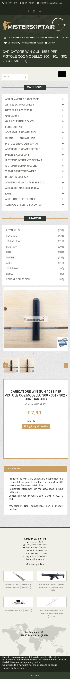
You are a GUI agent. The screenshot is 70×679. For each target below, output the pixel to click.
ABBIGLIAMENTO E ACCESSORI (22, 99)
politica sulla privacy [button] (13, 668)
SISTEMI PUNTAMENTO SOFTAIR (23, 160)
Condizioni (64, 37)
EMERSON (35, 246)
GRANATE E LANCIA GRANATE (21, 138)
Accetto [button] (35, 675)
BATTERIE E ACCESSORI (18, 110)
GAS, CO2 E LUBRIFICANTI (19, 121)
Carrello (51, 42)
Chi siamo (11, 37)
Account (40, 42)
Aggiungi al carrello (37, 426)
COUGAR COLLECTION (35, 279)
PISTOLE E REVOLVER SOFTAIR (22, 143)
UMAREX (35, 257)
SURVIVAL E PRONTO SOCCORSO (23, 204)
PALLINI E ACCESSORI (17, 154)
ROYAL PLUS (35, 230)
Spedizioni (39, 37)
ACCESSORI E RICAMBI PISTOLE (22, 149)
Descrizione (13, 468)
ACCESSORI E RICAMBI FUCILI (21, 132)
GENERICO (35, 235)
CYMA (35, 274)
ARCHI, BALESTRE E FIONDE (20, 199)
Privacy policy (27, 42)
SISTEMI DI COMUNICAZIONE (21, 166)
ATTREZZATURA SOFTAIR (19, 104)
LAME (8, 193)
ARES (35, 263)
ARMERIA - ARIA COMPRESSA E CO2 (25, 182)
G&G (35, 252)
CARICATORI (12, 116)
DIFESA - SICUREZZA (16, 177)
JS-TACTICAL (35, 241)
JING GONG (35, 268)
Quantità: (31, 421)
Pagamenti (25, 37)
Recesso (52, 37)
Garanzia (12, 42)
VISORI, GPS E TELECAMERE (20, 171)
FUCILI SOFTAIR (14, 127)
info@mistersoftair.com (51, 3)
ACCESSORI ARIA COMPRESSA (22, 188)
